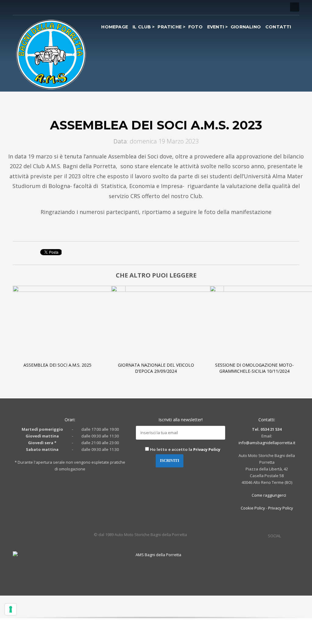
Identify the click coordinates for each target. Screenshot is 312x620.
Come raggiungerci (268, 495)
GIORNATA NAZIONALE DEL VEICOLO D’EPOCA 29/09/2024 (156, 368)
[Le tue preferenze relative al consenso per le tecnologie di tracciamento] (10, 609)
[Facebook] (17, 7)
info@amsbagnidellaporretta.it (267, 442)
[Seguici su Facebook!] (285, 535)
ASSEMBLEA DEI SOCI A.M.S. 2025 (57, 365)
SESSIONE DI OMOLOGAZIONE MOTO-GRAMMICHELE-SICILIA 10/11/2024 (254, 368)
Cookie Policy (253, 508)
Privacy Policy (206, 449)
